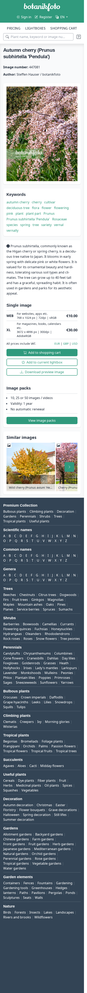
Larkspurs (69, 668)
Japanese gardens (17, 849)
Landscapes (65, 912)
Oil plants (52, 785)
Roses (28, 638)
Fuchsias (41, 629)
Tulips (21, 707)
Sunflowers (48, 682)
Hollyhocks (11, 668)
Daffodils (56, 697)
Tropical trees (66, 751)
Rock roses (11, 638)
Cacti (33, 766)
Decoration (65, 511)
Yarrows (67, 682)
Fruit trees (20, 599)
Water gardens (14, 868)
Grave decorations (63, 810)
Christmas (44, 805)
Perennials (28, 516)
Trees (58, 516)
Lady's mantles (46, 668)
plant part (33, 213)
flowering (61, 208)
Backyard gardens (49, 834)
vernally (12, 230)
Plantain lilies (25, 677)
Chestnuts (27, 595)
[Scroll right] (69, 467)
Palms (43, 746)
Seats (27, 897)
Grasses (50, 663)
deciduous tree (18, 208)
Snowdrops (63, 702)
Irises (27, 668)
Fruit (62, 780)
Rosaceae (59, 219)
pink (9, 213)
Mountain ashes (30, 604)
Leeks (36, 702)
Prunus (49, 213)
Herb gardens (63, 844)
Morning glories (57, 721)
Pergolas (55, 893)
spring (25, 225)
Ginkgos (37, 599)
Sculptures (11, 897)
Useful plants (39, 521)
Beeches (9, 595)
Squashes (10, 790)
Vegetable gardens (46, 863)
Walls (39, 897)
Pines (61, 604)
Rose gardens (45, 858)
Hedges (61, 888)
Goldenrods (31, 663)
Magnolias (56, 599)
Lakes (48, 912)
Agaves (8, 766)
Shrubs (44, 516)
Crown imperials (33, 697)
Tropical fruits (41, 751)
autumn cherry (17, 202)
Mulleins (51, 673)
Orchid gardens (44, 853)
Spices (67, 785)
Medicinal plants (28, 785)
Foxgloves (10, 663)
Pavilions (38, 893)
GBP (66, 343)
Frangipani (11, 746)
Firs (6, 599)
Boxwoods (31, 624)
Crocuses (10, 697)
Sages (7, 682)
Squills (8, 707)
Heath (64, 663)
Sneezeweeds (26, 682)
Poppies (45, 677)
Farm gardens (43, 839)
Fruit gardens (39, 844)
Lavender (10, 673)
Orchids (29, 746)
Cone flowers (13, 658)
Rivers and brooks (17, 917)
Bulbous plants (14, 511)
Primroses (62, 677)
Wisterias (10, 726)
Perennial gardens (17, 858)
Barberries (11, 624)
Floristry (9, 810)
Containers (11, 883)
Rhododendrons (57, 634)
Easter (60, 805)
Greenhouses (42, 888)
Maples (8, 604)
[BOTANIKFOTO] (42, 7)
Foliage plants (52, 741)
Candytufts (11, 653)
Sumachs (66, 609)
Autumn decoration (18, 805)
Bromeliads (29, 741)
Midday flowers (52, 766)
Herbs (8, 785)
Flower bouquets (32, 810)
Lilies (47, 702)
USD (74, 343)
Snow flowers (46, 638)
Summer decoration (18, 819)
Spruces (49, 609)
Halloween (11, 814)
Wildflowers (43, 917)
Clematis (9, 721)
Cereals (9, 780)
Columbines (63, 653)
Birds (7, 912)
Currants (67, 624)
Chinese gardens (16, 839)
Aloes (22, 766)
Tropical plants (14, 521)
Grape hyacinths (15, 702)
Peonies (67, 673)
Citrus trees (47, 595)
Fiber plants (47, 780)
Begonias (10, 741)
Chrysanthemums (37, 653)
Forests (20, 912)
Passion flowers (63, 746)
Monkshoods (31, 673)
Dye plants (26, 780)
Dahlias (52, 658)
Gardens (9, 516)
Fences (28, 883)
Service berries (28, 609)
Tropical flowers (15, 751)
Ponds (70, 893)
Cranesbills (35, 658)
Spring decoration (37, 814)
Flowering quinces (17, 629)
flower (47, 208)
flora (35, 208)
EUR (57, 343)
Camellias (49, 624)
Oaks (50, 604)
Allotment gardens (17, 834)
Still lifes (60, 814)
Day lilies (68, 658)
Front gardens (14, 844)
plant (19, 213)
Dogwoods (68, 595)
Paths (23, 893)
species (12, 225)
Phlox (7, 677)
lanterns (9, 893)
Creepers (27, 721)
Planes (8, 609)
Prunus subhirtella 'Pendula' (28, 219)
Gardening (64, 883)
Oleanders (33, 634)
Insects (34, 912)
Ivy (39, 721)
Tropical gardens (16, 863)
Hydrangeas (12, 634)
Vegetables (29, 790)
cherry (37, 202)
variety (46, 225)
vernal (59, 225)
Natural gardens (15, 853)
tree (36, 225)
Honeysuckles (61, 629)
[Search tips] (79, 37)
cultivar (49, 202)
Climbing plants (41, 511)
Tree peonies (70, 638)
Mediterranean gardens (52, 849)
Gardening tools (15, 888)
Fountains (45, 883)
